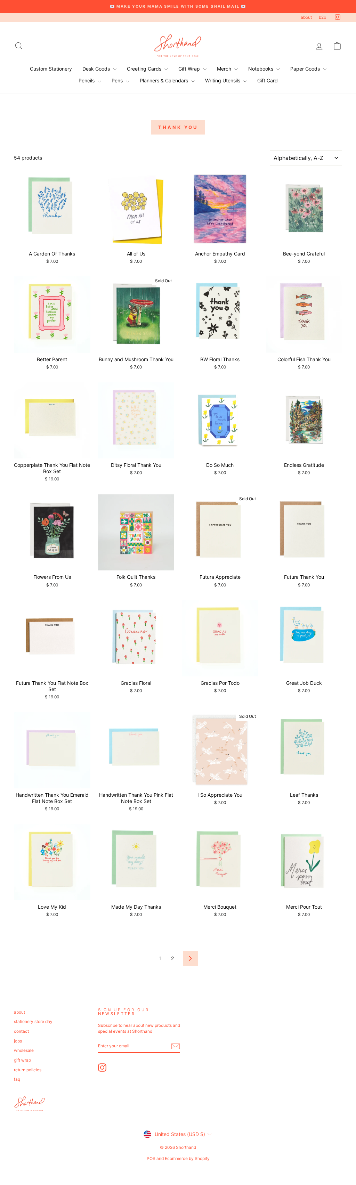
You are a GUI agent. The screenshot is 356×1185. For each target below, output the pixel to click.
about (306, 17)
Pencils (87, 80)
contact (21, 1031)
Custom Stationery (51, 69)
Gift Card (267, 80)
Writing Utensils (223, 80)
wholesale (24, 1050)
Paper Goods (305, 69)
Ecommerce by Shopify (187, 1158)
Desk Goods (96, 69)
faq (17, 1079)
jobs (18, 1041)
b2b (322, 17)
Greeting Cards (145, 69)
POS (151, 1158)
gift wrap (22, 1060)
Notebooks (261, 69)
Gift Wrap (189, 69)
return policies (27, 1069)
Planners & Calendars (164, 80)
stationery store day (33, 1021)
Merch (225, 69)
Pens (118, 80)
